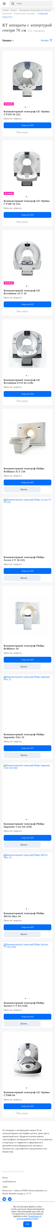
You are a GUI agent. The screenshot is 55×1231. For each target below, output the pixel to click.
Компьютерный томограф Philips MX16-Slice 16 (24, 914)
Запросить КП (27, 125)
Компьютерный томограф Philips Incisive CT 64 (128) (24, 1004)
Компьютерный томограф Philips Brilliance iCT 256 (24, 470)
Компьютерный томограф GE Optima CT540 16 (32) (27, 202)
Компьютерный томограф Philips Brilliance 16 (24, 647)
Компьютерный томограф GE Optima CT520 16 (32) (27, 113)
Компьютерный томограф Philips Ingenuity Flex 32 (24, 736)
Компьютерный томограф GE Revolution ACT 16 (22, 292)
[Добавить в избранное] (48, 144)
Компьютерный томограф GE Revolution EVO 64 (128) (22, 381)
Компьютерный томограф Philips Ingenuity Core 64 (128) (24, 825)
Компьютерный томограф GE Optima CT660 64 (27, 1094)
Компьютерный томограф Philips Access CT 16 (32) (24, 558)
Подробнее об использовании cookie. (29, 1217)
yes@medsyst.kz (9, 1181)
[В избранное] (48, 54)
